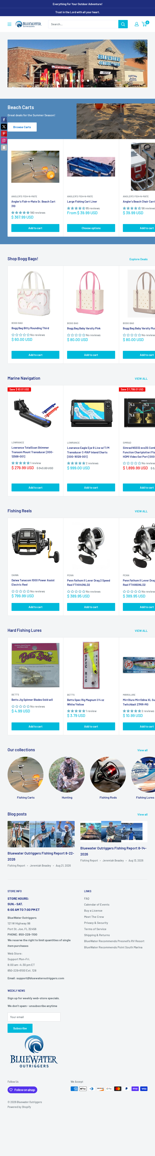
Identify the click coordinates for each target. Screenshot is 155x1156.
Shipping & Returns (97, 933)
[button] (20, 211)
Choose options (91, 226)
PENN (70, 573)
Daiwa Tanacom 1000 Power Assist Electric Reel (33, 581)
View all (142, 749)
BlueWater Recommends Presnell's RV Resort (114, 939)
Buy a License (93, 909)
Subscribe (20, 1026)
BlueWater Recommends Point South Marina (113, 945)
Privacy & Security (96, 921)
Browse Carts (22, 125)
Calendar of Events (96, 903)
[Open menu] (9, 24)
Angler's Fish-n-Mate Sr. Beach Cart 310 (33, 202)
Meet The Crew (94, 915)
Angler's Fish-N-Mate (24, 195)
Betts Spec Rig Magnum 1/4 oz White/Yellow (85, 701)
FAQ (86, 897)
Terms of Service (95, 927)
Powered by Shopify (19, 1105)
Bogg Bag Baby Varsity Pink (84, 327)
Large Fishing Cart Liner (82, 200)
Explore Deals (138, 257)
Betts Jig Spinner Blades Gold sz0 (32, 698)
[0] (144, 24)
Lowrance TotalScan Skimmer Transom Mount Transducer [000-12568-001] (32, 450)
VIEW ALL (141, 377)
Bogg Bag (17, 321)
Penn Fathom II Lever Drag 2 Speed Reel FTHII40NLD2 (88, 581)
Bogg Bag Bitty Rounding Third (30, 326)
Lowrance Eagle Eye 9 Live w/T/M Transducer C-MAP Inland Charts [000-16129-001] (88, 451)
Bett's (15, 693)
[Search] (123, 24)
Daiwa (15, 573)
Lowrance (18, 441)
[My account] (137, 24)
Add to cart (35, 226)
